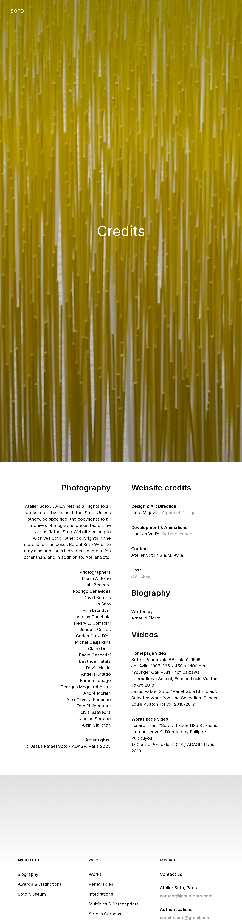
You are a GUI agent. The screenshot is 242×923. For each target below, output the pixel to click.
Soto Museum (32, 894)
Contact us (171, 874)
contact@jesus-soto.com (186, 895)
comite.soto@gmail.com (185, 917)
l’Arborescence (177, 533)
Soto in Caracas (105, 913)
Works (95, 860)
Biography (28, 874)
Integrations (101, 894)
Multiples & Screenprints (114, 904)
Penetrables (101, 884)
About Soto (28, 860)
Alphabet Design (179, 512)
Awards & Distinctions (40, 884)
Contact (167, 860)
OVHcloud (141, 576)
